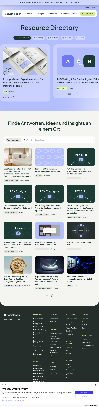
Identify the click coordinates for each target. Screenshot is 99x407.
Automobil (53, 344)
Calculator (69, 331)
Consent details (7, 400)
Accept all (84, 392)
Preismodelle (54, 319)
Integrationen (37, 354)
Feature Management (37, 323)
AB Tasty (68, 353)
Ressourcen (64, 14)
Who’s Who (69, 334)
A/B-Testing (37, 365)
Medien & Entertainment (54, 351)
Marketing (53, 366)
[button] (93, 7)
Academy (69, 322)
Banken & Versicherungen (55, 337)
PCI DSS (84, 348)
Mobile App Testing (39, 330)
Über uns (85, 319)
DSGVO (84, 339)
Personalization (38, 376)
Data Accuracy (38, 338)
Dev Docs (69, 325)
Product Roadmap (71, 328)
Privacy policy (19, 400)
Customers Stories (71, 319)
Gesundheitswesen (56, 333)
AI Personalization (39, 351)
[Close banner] (96, 2)
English (4, 385)
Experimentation (38, 319)
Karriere (84, 322)
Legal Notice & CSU (88, 345)
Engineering (53, 373)
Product (52, 370)
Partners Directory (71, 378)
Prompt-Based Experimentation (38, 369)
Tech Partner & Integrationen (70, 366)
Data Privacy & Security (38, 342)
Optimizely (69, 347)
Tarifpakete (52, 14)
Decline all (84, 396)
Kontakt (84, 325)
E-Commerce (54, 341)
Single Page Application (37, 347)
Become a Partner (71, 370)
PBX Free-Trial (38, 327)
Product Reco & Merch (38, 334)
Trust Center (86, 342)
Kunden (74, 14)
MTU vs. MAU (54, 322)
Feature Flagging (38, 373)
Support (84, 328)
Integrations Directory (69, 374)
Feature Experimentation (38, 380)
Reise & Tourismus (55, 347)
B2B (51, 355)
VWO (67, 350)
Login (87, 7)
